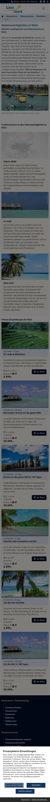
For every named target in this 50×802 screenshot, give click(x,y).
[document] (25, 766)
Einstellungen (25, 791)
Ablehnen (36, 785)
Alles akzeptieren (14, 785)
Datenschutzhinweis (39, 800)
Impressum (25, 800)
